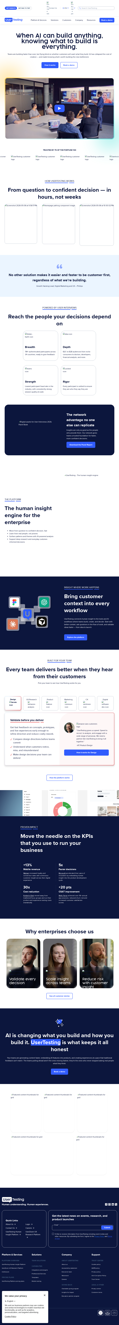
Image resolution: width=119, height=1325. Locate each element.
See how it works (18, 238)
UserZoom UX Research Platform (33, 1233)
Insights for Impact (68, 1292)
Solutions (54, 20)
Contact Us (53, 8)
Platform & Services (38, 20)
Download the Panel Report (80, 445)
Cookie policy (96, 1264)
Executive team (67, 1272)
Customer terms (97, 1292)
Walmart (26, 873)
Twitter (116, 1204)
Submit (107, 1227)
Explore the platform (75, 637)
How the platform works (60, 778)
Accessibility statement (69, 1268)
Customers (66, 20)
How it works (50, 65)
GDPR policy (96, 1268)
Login (28, 1224)
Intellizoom (5, 1272)
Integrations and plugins (40, 1270)
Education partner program (70, 1296)
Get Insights (11, 8)
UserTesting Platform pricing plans (13, 1281)
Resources (91, 20)
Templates (35, 1277)
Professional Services (39, 1274)
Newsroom (65, 1275)
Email (56, 1225)
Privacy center (96, 1288)
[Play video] (59, 108)
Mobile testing (36, 1281)
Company (79, 20)
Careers (29, 1228)
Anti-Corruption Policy (99, 1275)
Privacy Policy (99, 1236)
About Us (9, 1224)
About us (65, 1264)
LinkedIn (113, 1204)
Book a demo (106, 20)
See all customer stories (59, 996)
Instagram (109, 1204)
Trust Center (96, 1279)
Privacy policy (96, 1272)
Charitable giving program (70, 1288)
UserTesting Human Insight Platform (13, 1264)
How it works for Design (86, 752)
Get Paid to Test (24, 8)
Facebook (106, 1204)
